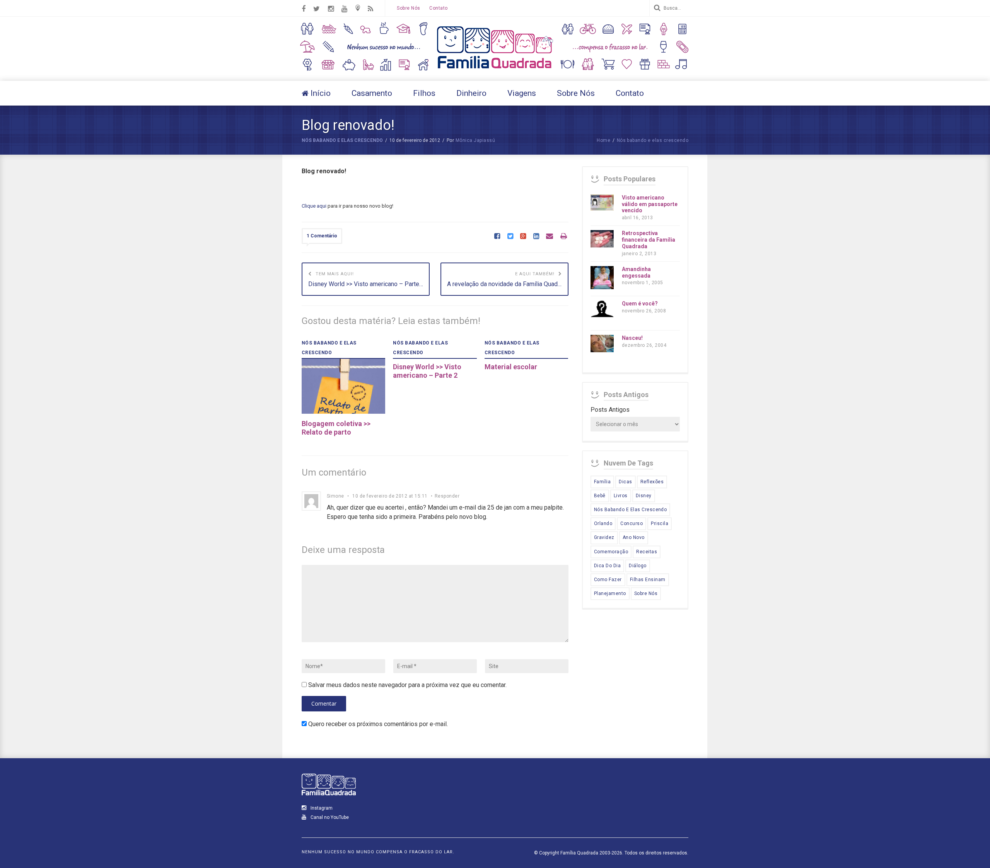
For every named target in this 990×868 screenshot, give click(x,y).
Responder (447, 496)
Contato (438, 8)
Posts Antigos (610, 409)
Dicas (625, 481)
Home (603, 140)
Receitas (646, 551)
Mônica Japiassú (475, 140)
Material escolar (511, 367)
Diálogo (637, 565)
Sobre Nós (408, 8)
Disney (644, 495)
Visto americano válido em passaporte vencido (650, 204)
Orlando (603, 523)
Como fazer (608, 579)
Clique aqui (314, 206)
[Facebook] (497, 236)
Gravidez (604, 537)
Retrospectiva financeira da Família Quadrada (648, 239)
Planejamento (610, 593)
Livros (621, 495)
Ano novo (634, 537)
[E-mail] (549, 236)
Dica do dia (607, 565)
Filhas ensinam (648, 579)
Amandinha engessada (636, 272)
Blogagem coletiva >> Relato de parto (336, 428)
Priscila (659, 523)
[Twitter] (510, 236)
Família (602, 481)
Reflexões (652, 481)
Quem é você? (640, 303)
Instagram (321, 808)
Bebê (600, 495)
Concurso (631, 523)
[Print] (563, 236)
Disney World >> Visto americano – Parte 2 (427, 371)
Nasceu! (632, 338)
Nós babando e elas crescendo (342, 140)
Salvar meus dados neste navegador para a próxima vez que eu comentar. (407, 685)
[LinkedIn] (536, 236)
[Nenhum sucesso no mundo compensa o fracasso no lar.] (495, 69)
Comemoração (611, 551)
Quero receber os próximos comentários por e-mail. (378, 724)
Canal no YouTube (329, 817)
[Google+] (523, 236)
